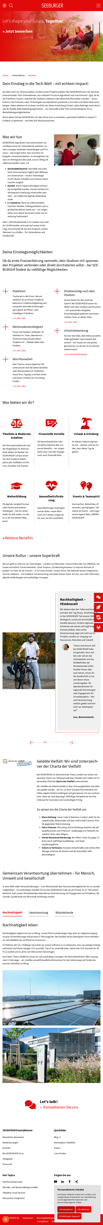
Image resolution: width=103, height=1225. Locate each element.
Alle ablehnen (83, 1209)
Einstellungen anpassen (69, 1216)
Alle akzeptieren (66, 1209)
